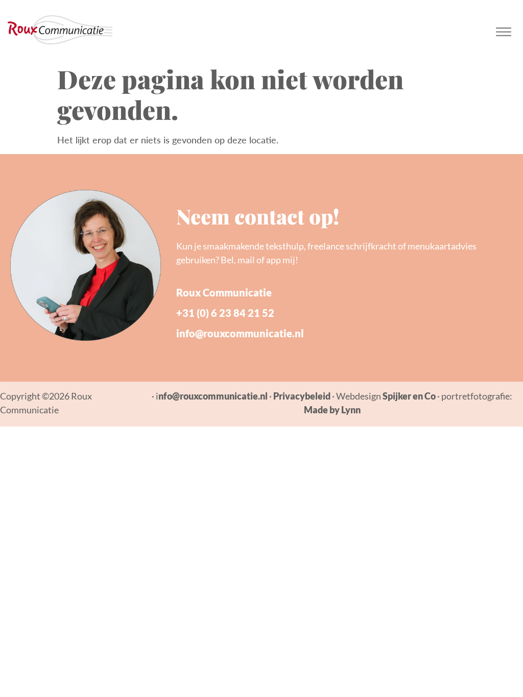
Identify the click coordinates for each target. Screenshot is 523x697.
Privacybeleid (301, 396)
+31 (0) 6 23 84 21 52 (225, 313)
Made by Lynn (332, 409)
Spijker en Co (409, 396)
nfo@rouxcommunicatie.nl (213, 396)
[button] (503, 29)
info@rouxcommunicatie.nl (240, 333)
